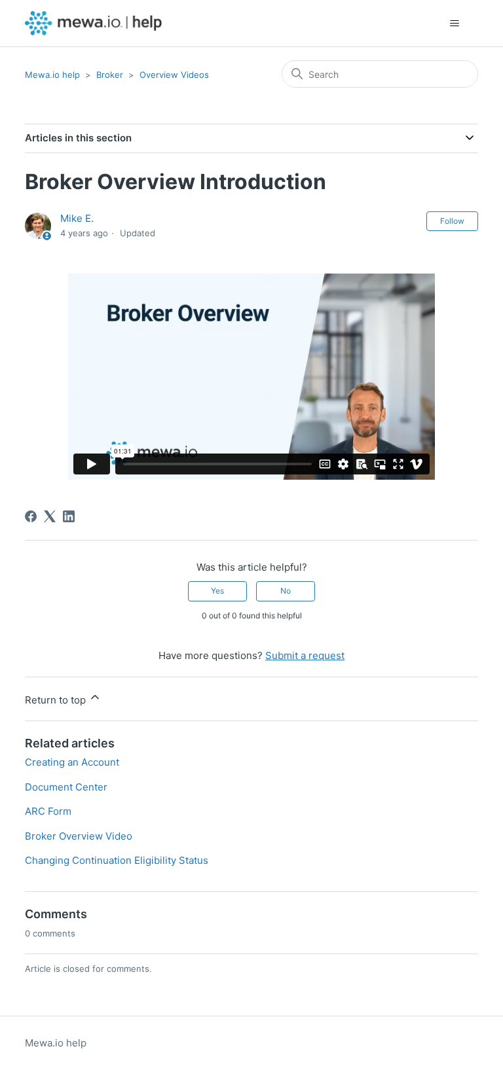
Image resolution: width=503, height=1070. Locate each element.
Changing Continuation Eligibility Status (116, 860)
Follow (452, 221)
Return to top (56, 700)
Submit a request (305, 655)
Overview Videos (174, 74)
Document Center (66, 787)
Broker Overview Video (78, 836)
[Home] (93, 23)
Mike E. (77, 218)
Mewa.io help (52, 74)
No (285, 591)
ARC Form (48, 811)
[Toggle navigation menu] (455, 23)
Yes (217, 591)
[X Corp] (50, 516)
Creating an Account (72, 762)
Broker (109, 74)
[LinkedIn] (69, 516)
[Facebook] (31, 516)
